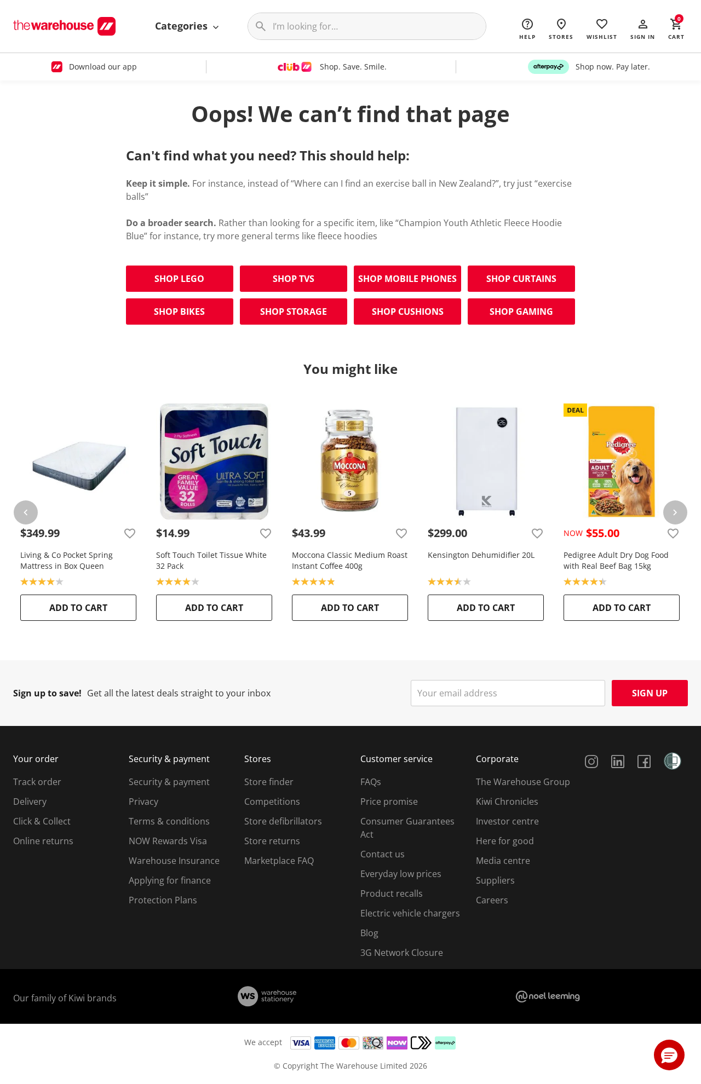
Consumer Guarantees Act (407, 827)
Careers (492, 900)
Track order (37, 782)
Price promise (389, 801)
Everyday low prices (400, 874)
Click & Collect (42, 821)
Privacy (143, 801)
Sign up (650, 693)
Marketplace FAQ (279, 861)
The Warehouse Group (523, 782)
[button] (642, 28)
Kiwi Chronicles (507, 801)
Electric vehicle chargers (410, 913)
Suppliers (495, 880)
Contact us (382, 854)
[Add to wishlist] (129, 533)
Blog (369, 933)
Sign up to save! (47, 693)
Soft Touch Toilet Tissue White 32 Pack (211, 560)
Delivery (30, 801)
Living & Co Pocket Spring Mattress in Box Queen (66, 560)
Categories (182, 25)
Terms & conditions (169, 821)
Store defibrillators (283, 821)
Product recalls (391, 893)
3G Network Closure (401, 953)
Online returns (43, 841)
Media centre (503, 861)
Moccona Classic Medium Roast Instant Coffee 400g (349, 560)
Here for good (505, 841)
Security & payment (169, 782)
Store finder (269, 782)
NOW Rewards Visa (168, 841)
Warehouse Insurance (174, 861)
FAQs (370, 782)
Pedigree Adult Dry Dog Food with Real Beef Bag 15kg (616, 560)
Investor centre (507, 821)
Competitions (272, 801)
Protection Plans (163, 900)
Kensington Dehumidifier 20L (481, 555)
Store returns (272, 841)
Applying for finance (170, 880)
